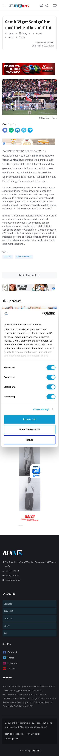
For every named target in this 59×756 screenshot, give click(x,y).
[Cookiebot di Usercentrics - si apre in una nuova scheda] (42, 313)
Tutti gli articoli (28, 275)
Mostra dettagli (41, 409)
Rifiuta (29, 439)
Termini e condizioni (14, 734)
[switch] (50, 377)
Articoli (39, 33)
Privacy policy (33, 734)
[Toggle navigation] (4, 5)
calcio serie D (24, 256)
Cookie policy (11, 739)
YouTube (11, 668)
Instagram (12, 663)
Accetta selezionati (29, 429)
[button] (49, 6)
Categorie (26, 33)
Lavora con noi (13, 580)
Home (10, 33)
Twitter (10, 657)
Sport (10, 37)
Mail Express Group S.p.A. (34, 727)
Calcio (22, 37)
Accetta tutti (29, 419)
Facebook (12, 652)
